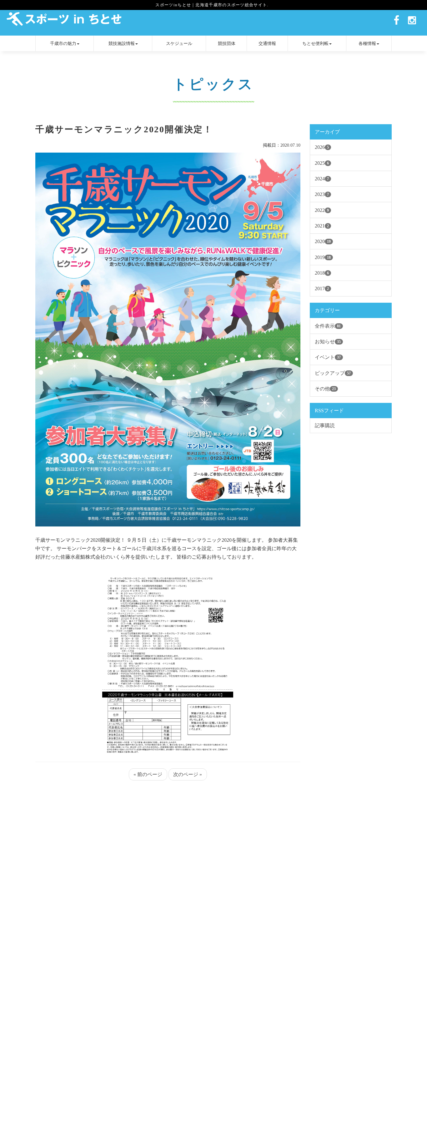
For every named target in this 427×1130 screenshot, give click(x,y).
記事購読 (325, 425)
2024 (322, 178)
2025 (322, 163)
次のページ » (187, 774)
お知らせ (328, 341)
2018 (322, 273)
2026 (322, 147)
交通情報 (267, 43)
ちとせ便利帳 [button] (315, 43)
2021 (322, 225)
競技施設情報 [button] (121, 43)
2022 (322, 210)
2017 (322, 288)
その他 (325, 388)
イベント (328, 357)
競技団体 (226, 43)
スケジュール (179, 43)
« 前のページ (147, 774)
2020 (323, 241)
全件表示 (328, 326)
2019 (323, 257)
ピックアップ (333, 373)
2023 (322, 194)
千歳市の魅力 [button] (63, 43)
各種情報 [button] (367, 43)
